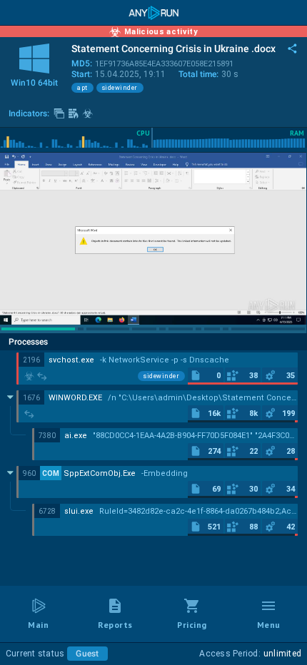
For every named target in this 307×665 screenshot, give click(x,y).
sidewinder (120, 87)
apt (82, 87)
